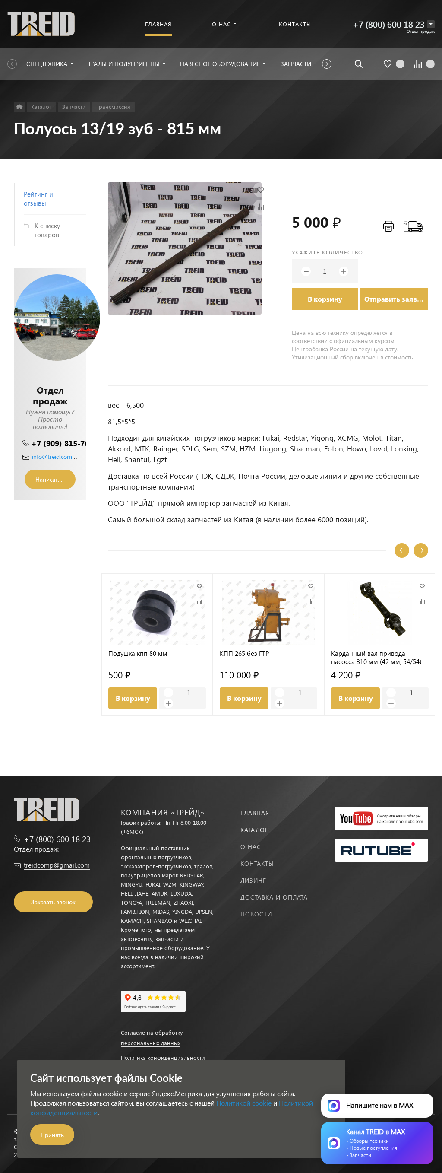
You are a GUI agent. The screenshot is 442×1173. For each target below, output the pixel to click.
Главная (254, 813)
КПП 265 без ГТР (244, 653)
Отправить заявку (394, 298)
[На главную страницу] (41, 22)
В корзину (325, 298)
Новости (256, 914)
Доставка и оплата (274, 897)
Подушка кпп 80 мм (137, 653)
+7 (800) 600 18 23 (389, 24)
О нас (250, 846)
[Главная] (19, 107)
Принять (52, 1135)
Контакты (257, 863)
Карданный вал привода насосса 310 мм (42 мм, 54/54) (376, 657)
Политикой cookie (244, 1102)
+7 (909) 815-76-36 (66, 443)
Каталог (254, 830)
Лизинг (253, 880)
